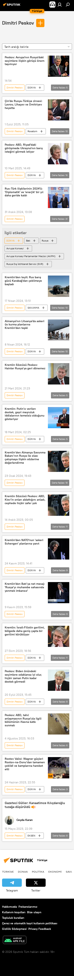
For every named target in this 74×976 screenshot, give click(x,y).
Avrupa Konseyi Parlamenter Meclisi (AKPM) (31, 256)
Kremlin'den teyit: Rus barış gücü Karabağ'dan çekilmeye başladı (23, 281)
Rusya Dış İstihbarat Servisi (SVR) (24, 263)
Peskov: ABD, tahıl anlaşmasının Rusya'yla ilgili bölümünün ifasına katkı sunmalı (23, 720)
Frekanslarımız (27, 906)
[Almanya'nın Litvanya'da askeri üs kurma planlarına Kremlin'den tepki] (58, 330)
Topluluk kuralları (13, 918)
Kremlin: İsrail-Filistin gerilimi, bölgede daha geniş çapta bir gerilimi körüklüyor (25, 631)
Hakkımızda (9, 906)
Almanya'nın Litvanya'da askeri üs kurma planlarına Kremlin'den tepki (24, 324)
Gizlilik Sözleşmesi (14, 929)
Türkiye (8, 871)
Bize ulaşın (34, 912)
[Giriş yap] (60, 4)
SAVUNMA (33, 307)
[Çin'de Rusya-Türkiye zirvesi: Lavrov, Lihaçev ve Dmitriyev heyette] (58, 109)
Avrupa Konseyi (15, 248)
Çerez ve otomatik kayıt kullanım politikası (29, 923)
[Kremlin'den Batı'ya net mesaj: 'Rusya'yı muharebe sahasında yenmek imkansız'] (58, 592)
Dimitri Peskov (18, 23)
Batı (28, 240)
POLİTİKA (38, 871)
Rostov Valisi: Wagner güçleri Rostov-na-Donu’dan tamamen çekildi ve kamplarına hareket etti (25, 764)
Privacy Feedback (39, 929)
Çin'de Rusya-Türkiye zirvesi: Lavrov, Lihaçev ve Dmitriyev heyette (23, 104)
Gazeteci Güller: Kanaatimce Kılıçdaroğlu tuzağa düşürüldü (35, 805)
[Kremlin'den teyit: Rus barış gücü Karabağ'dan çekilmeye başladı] (58, 286)
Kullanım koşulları (13, 912)
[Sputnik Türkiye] (12, 6)
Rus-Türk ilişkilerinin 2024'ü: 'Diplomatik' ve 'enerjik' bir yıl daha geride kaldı (24, 192)
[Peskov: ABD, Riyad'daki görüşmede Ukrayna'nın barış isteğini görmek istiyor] (58, 153)
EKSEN (31, 835)
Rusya (45, 240)
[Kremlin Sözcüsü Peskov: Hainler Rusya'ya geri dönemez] (58, 373)
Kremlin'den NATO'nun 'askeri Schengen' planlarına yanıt (24, 541)
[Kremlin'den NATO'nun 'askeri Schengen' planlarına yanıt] (58, 549)
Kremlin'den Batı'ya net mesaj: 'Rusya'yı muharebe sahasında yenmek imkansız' (25, 587)
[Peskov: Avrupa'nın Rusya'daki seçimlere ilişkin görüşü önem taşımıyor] (58, 66)
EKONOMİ (55, 871)
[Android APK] (15, 940)
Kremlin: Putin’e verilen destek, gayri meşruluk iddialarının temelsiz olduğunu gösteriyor (24, 414)
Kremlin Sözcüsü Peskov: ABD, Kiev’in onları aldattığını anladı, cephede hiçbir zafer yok (25, 499)
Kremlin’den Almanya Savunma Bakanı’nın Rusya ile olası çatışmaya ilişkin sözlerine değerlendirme (25, 458)
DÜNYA (32, 87)
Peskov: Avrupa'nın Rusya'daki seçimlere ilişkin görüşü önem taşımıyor (24, 61)
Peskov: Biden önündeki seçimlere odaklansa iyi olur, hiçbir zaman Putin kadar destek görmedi (23, 676)
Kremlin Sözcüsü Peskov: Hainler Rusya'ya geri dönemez (25, 366)
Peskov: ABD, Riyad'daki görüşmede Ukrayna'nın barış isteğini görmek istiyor (24, 148)
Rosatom (32, 131)
